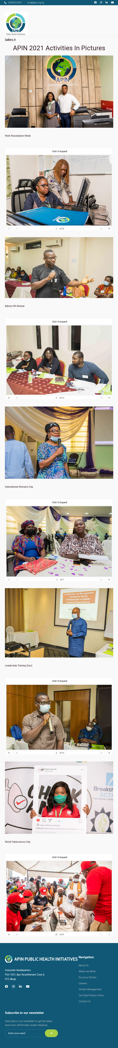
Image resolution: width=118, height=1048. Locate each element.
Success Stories (87, 977)
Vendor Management (90, 989)
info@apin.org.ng (35, 2)
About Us (83, 965)
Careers (83, 983)
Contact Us (85, 1001)
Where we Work (87, 971)
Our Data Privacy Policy (91, 995)
